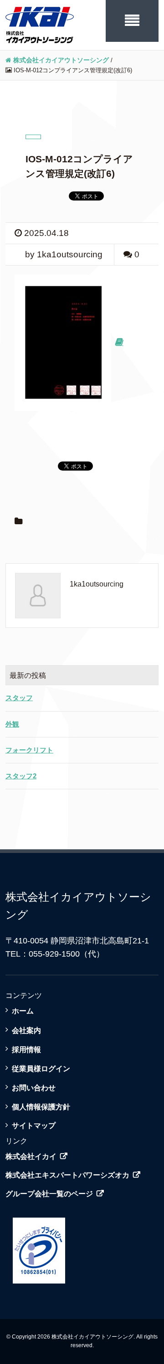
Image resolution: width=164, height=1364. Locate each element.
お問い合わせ (34, 1087)
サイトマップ (34, 1125)
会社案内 (26, 1030)
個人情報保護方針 (41, 1107)
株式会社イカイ (30, 1156)
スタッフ (19, 698)
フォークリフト (29, 750)
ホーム (23, 1011)
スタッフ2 (20, 776)
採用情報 (26, 1049)
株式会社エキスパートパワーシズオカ (67, 1175)
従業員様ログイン (41, 1068)
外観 (12, 724)
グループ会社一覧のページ (49, 1194)
